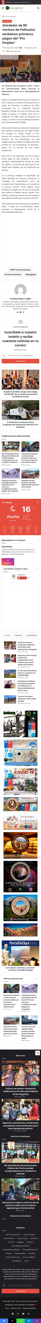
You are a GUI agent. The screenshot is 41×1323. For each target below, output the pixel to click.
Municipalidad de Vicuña (30, 1249)
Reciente (18, 635)
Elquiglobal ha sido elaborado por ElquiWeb (19, 1305)
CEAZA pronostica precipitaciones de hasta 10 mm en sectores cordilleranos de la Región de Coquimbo (10, 485)
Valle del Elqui (17, 1261)
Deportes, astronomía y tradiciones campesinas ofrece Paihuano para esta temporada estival (27, 660)
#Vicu (12, 554)
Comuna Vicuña (22, 1238)
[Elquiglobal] (14, 8)
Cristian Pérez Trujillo (20, 298)
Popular (7, 635)
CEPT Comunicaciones (21, 270)
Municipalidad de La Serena (20, 1246)
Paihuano (9, 1253)
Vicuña (26, 1261)
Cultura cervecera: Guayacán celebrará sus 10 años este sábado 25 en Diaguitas (27, 646)
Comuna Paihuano (13, 274)
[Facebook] (20, 312)
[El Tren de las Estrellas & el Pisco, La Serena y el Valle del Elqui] (10, 673)
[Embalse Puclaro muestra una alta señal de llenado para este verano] (30, 473)
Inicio (7, 1308)
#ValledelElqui (6, 552)
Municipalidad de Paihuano (11, 1249)
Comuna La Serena (29, 1234)
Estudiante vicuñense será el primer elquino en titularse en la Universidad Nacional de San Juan (26, 686)
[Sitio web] (17, 312)
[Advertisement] (20, 33)
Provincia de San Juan (13, 1257)
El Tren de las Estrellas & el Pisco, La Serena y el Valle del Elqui (27, 672)
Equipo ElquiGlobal (29, 1308)
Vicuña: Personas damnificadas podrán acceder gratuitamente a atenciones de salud (28, 1032)
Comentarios (32, 635)
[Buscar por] (38, 8)
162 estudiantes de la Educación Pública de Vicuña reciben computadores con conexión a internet (10, 458)
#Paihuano (5, 554)
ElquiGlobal (7, 547)
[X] (23, 312)
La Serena (30, 1242)
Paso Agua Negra (20, 1253)
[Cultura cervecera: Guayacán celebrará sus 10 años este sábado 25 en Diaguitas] (10, 645)
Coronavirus (34, 1238)
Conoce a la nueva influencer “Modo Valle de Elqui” (27, 698)
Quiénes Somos (16, 1308)
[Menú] (3, 8)
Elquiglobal (31, 274)
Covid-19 (11, 1242)
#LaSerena (20, 554)
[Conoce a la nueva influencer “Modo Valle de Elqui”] (10, 699)
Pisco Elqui (31, 1253)
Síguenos (7, 563)
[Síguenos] (37, 1053)
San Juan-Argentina (29, 1257)
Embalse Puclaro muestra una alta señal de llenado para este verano (30, 483)
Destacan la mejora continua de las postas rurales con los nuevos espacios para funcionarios (29, 458)
